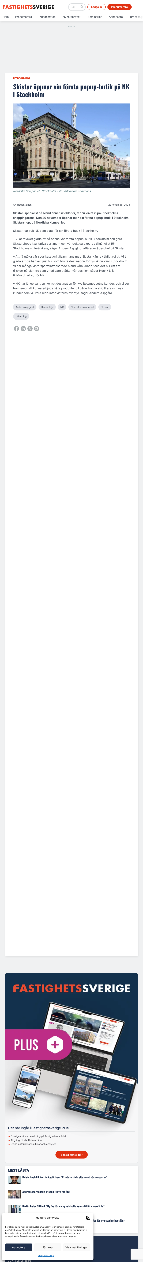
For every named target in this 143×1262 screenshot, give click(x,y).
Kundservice (47, 16)
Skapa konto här (71, 1154)
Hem (6, 16)
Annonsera (116, 16)
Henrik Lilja (47, 307)
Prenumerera (23, 16)
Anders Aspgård (25, 307)
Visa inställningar (76, 1247)
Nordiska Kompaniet (82, 307)
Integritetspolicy (46, 1255)
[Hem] (29, 7)
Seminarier (95, 16)
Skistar (105, 307)
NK (62, 307)
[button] (88, 1217)
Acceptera (18, 1247)
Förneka (48, 1247)
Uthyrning (21, 78)
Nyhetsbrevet (72, 16)
